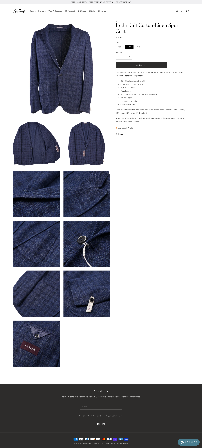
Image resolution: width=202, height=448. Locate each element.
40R (129, 47)
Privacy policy (110, 443)
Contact (100, 416)
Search (82, 416)
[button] (32, 11)
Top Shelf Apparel (85, 443)
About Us (91, 416)
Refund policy (98, 443)
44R (140, 47)
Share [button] (120, 134)
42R (121, 47)
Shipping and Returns (114, 416)
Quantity (119, 52)
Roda (117, 21)
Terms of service (122, 443)
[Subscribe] (119, 407)
